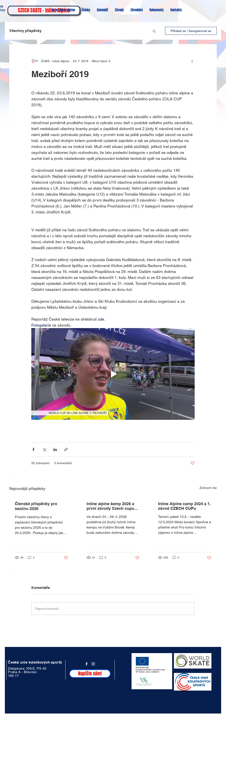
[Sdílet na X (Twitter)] (44, 449)
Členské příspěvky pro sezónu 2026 (36, 506)
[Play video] (113, 374)
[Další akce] (192, 61)
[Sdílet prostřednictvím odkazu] (66, 449)
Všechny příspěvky (25, 31)
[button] (154, 31)
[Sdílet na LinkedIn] (55, 449)
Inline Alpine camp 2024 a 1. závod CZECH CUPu (184, 506)
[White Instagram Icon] (93, 664)
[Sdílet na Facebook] (33, 449)
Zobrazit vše (208, 487)
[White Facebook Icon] (86, 664)
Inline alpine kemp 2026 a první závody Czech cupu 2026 (110, 506)
